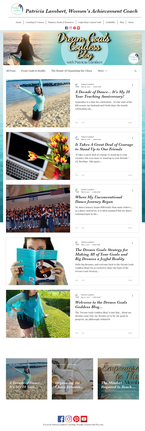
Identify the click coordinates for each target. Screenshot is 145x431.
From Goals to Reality (33, 70)
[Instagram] (70, 28)
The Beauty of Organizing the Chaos (71, 70)
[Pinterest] (74, 28)
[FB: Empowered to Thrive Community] (66, 28)
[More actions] (133, 85)
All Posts (11, 70)
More (101, 70)
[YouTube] (78, 28)
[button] (35, 22)
